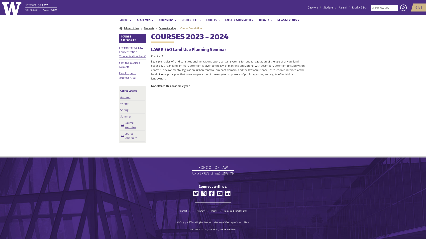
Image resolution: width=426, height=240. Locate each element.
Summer (125, 116)
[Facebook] (211, 193)
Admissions (166, 20)
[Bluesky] (196, 193)
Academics (143, 20)
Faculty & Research (238, 20)
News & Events (287, 20)
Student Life (190, 20)
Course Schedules (130, 136)
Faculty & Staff (360, 7)
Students (328, 7)
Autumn (125, 97)
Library (264, 20)
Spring (124, 110)
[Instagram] (204, 193)
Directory (313, 7)
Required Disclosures (235, 210)
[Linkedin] (227, 193)
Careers (211, 20)
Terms (214, 210)
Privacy (201, 210)
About (124, 20)
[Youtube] (219, 193)
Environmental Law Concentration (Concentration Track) (132, 52)
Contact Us (185, 210)
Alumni (343, 7)
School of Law (131, 28)
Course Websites (130, 125)
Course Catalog (167, 28)
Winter (124, 104)
